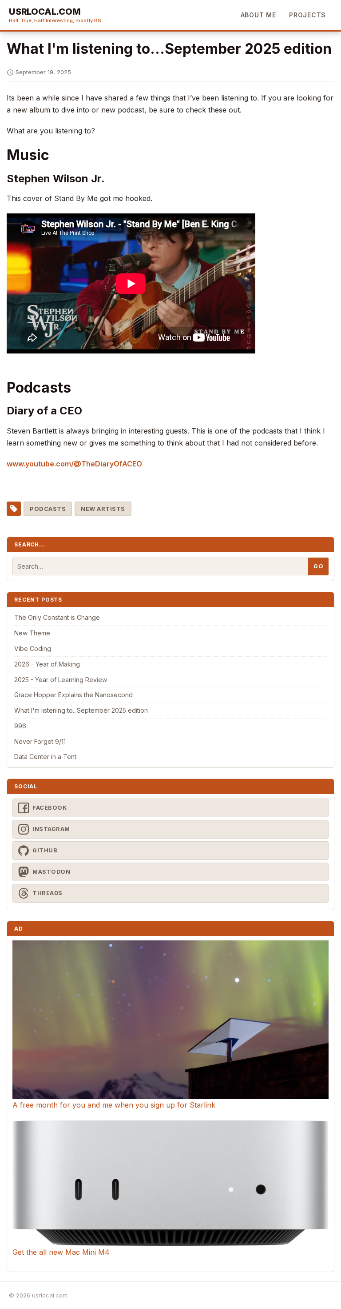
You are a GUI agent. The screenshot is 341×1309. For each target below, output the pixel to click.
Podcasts (48, 508)
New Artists (103, 508)
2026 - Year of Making (47, 664)
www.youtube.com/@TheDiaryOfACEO (74, 463)
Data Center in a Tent (45, 756)
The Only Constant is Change (57, 617)
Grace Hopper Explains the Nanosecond (73, 695)
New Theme (32, 633)
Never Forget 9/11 (40, 741)
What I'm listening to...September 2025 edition (81, 710)
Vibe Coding (32, 648)
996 (20, 726)
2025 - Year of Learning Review (60, 679)
